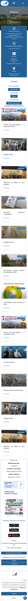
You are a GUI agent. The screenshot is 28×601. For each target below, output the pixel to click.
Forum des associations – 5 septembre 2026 (14, 125)
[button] (23, 3)
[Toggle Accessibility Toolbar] (25, 598)
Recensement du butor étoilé (13, 390)
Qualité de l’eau (9, 242)
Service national (9, 362)
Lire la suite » (7, 130)
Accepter (14, 593)
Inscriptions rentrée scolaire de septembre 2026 (14, 271)
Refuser (14, 598)
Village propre (8, 154)
